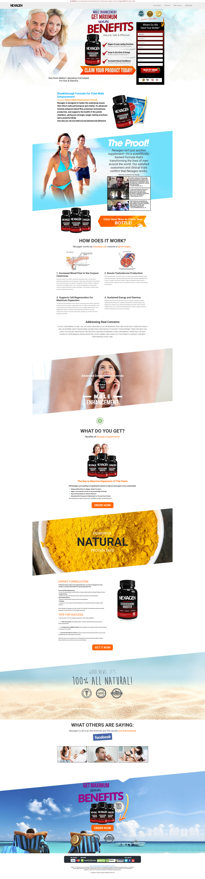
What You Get (177, 5)
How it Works (157, 5)
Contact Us (112, 866)
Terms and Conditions (95, 866)
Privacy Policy (105, 866)
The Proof (167, 5)
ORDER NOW (188, 5)
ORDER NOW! (102, 505)
